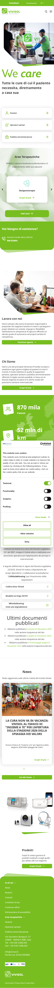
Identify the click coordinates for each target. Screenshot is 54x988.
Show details (40, 517)
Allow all (27, 525)
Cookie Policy (29, 983)
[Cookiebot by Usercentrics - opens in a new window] (40, 444)
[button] (23, 769)
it (42, 3)
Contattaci (14, 3)
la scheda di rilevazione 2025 (39, 629)
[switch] (47, 491)
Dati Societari (9, 983)
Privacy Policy (19, 983)
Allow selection (27, 533)
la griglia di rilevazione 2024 (38, 635)
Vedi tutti (25, 213)
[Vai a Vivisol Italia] (11, 11)
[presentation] (2, 189)
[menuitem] (27, 197)
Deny (27, 542)
